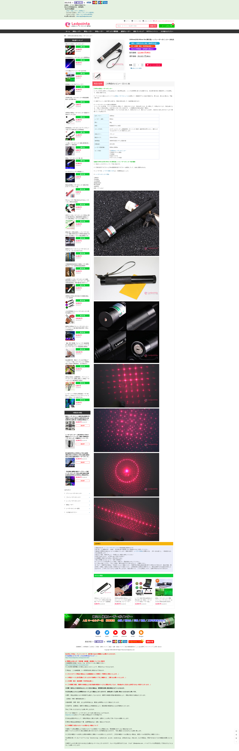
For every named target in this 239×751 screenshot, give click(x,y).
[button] (93, 76)
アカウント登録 (137, 20)
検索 (153, 26)
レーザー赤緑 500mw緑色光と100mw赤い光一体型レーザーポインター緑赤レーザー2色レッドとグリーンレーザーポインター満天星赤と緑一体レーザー (143, 600)
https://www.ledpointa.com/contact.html (76, 665)
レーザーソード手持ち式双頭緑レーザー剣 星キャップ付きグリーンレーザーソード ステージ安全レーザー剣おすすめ (77, 395)
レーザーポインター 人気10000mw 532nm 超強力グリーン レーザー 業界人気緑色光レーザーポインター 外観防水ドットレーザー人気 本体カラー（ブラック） (77, 436)
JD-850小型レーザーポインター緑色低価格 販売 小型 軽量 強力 (77, 98)
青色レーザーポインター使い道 (73, 158)
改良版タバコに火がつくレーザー (74, 84)
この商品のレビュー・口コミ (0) (117, 83)
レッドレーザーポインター (111, 547)
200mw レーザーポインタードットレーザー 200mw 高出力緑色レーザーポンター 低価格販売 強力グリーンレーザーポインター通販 (102, 600)
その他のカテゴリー (167, 31)
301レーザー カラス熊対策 (86, 12)
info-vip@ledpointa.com (84, 16)
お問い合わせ (158, 646)
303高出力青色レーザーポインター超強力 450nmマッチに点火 (77, 113)
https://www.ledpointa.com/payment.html (77, 657)
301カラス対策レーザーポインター (74, 44)
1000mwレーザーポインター (118, 150)
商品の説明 (98, 83)
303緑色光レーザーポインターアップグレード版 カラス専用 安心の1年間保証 (77, 128)
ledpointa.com (69, 714)
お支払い (92, 646)
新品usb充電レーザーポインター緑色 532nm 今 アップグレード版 (77, 185)
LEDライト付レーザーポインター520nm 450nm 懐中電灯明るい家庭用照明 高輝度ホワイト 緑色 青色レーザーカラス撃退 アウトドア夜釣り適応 (77, 217)
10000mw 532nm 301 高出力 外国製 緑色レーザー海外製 (77, 296)
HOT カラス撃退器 (112, 31)
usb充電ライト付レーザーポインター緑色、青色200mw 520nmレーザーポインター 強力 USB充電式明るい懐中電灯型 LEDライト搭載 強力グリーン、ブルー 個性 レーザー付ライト (77, 281)
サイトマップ (149, 646)
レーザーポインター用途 (102, 174)
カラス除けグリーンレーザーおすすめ (75, 70)
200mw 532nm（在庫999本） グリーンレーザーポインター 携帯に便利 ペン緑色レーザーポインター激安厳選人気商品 (77, 378)
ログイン (128, 20)
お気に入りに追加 (137, 68)
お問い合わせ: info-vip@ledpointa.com (164, 20)
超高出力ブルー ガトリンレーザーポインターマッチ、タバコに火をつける (77, 249)
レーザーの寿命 (138, 551)
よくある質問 (140, 646)
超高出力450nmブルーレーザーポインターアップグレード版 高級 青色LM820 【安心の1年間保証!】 (77, 328)
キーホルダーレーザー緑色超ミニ (74, 171)
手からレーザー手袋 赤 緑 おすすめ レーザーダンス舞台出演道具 (77, 200)
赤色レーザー (99, 31)
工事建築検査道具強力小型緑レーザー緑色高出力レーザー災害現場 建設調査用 (77, 264)
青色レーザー (88, 31)
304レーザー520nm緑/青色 (84, 14)
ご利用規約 (85, 646)
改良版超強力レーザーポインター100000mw (77, 57)
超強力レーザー (126, 31)
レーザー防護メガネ (108, 170)
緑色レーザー (77, 31)
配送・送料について (102, 646)
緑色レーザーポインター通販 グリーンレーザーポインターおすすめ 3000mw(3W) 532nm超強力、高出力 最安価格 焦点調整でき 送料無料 (163, 600)
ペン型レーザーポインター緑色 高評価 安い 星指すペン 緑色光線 (77, 143)
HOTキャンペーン (152, 31)
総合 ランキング (139, 31)
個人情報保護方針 (130, 646)
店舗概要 (78, 646)
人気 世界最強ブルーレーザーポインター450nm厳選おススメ (77, 312)
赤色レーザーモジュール (121, 96)
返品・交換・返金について (116, 646)
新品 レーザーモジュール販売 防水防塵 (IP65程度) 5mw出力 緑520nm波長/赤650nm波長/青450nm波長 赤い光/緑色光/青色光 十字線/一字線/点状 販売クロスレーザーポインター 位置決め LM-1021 (77, 418)
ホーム (68, 31)
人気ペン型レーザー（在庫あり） (76, 10)
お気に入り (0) (148, 20)
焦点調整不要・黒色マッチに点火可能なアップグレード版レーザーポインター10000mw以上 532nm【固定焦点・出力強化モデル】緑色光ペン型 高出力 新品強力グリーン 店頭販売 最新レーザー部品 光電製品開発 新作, (77, 361)
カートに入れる (154, 65)
